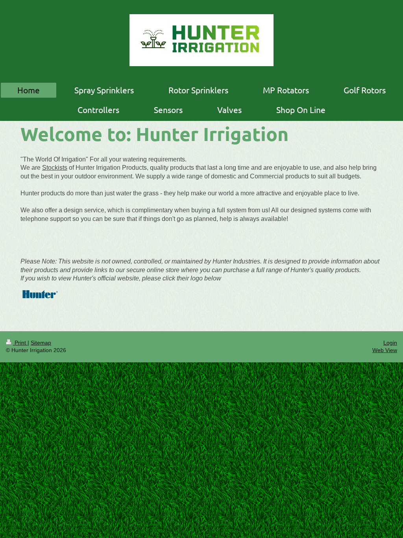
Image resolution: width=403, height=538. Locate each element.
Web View (384, 350)
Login (390, 342)
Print (20, 342)
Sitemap (41, 342)
